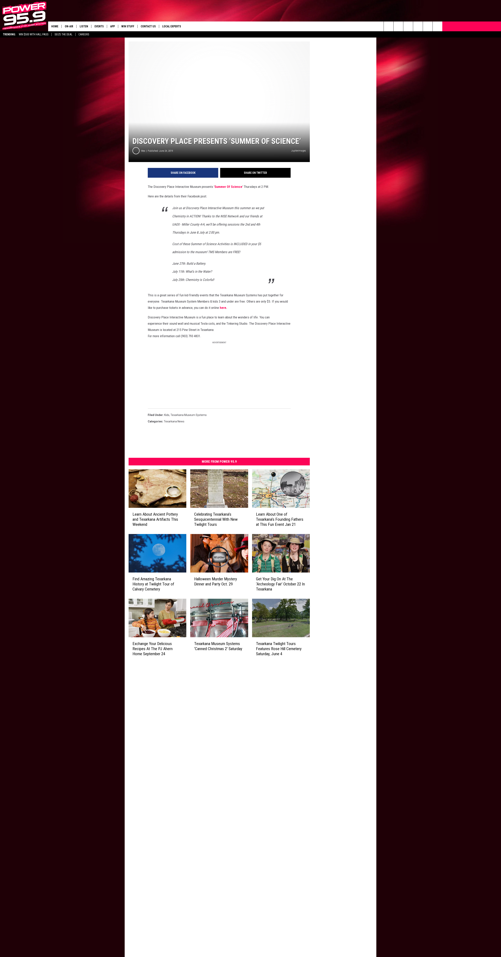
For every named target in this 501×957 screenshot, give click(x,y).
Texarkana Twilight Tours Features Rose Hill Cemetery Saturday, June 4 (279, 648)
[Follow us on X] (437, 26)
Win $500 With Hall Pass (34, 34)
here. (223, 308)
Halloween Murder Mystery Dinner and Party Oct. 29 (215, 581)
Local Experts (171, 26)
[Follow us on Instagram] (418, 26)
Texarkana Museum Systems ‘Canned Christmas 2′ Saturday (218, 646)
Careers (83, 34)
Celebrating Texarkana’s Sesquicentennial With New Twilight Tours (216, 519)
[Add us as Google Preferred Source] (398, 26)
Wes (143, 150)
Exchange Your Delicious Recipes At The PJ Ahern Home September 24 (152, 648)
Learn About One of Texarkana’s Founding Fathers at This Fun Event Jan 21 (279, 519)
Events (99, 26)
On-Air (69, 26)
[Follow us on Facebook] (408, 26)
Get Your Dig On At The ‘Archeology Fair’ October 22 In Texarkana (280, 584)
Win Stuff (127, 26)
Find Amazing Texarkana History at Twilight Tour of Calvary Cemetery (153, 584)
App (112, 26)
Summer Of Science (228, 187)
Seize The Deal (63, 34)
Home (54, 26)
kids (166, 415)
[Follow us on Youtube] (428, 26)
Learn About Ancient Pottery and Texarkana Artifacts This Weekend (155, 519)
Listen (84, 26)
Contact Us (148, 26)
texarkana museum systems (188, 415)
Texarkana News (174, 421)
